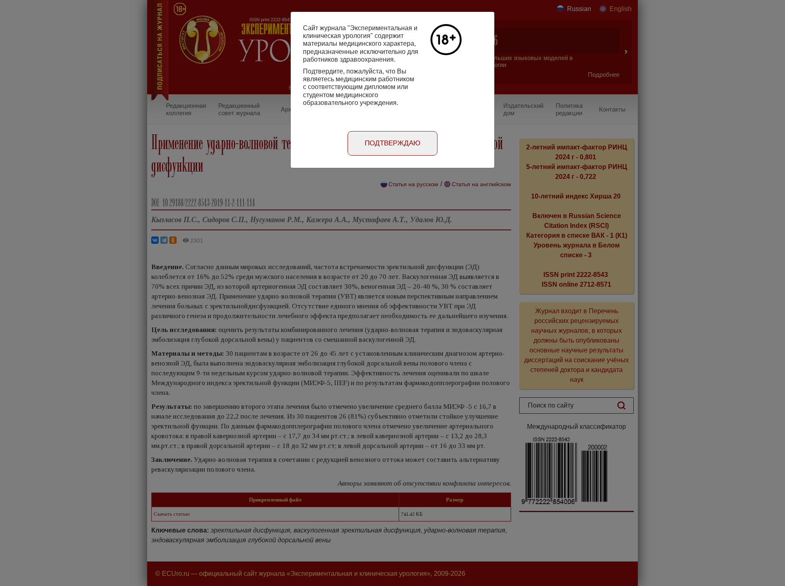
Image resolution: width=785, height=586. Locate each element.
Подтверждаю (392, 143)
